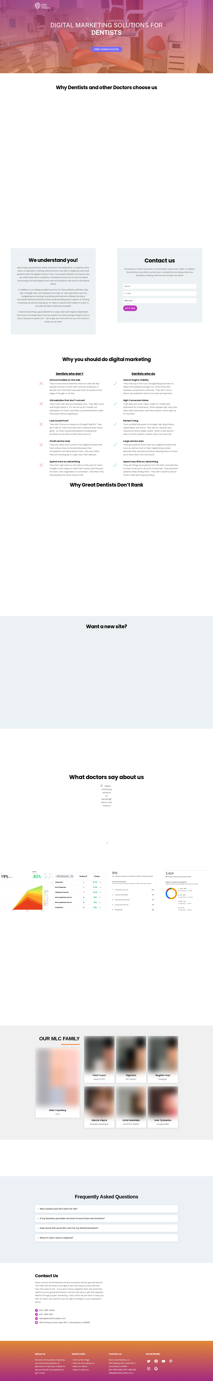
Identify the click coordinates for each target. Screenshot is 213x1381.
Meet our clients (80, 1366)
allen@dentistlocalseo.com (121, 1373)
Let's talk (130, 308)
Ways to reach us (81, 1370)
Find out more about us (83, 1363)
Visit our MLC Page (81, 1360)
